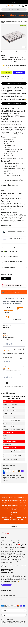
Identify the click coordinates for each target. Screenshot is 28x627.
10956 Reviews (9, 312)
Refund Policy (3, 622)
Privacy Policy (23, 621)
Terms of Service (18, 622)
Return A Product (16, 621)
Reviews (23, 622)
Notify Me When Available (14, 83)
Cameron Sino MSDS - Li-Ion (16, 238)
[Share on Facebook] (8, 274)
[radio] (20, 307)
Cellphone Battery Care (15, 230)
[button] (19, 5)
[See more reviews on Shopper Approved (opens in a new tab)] (11, 344)
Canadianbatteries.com (8, 619)
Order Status (9, 621)
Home (2, 20)
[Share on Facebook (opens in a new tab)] (7, 344)
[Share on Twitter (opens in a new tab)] (9, 344)
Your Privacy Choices (5, 623)
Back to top (14, 526)
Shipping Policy (10, 622)
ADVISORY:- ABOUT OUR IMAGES (13, 285)
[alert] (14, 285)
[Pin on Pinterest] (11, 274)
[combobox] (14, 9)
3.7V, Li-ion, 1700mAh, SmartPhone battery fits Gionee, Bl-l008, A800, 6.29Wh (14, 22)
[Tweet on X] (5, 274)
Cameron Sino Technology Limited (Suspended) (11, 51)
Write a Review (14, 329)
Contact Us (3, 621)
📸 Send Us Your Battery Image (11, 292)
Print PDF (6, 278)
